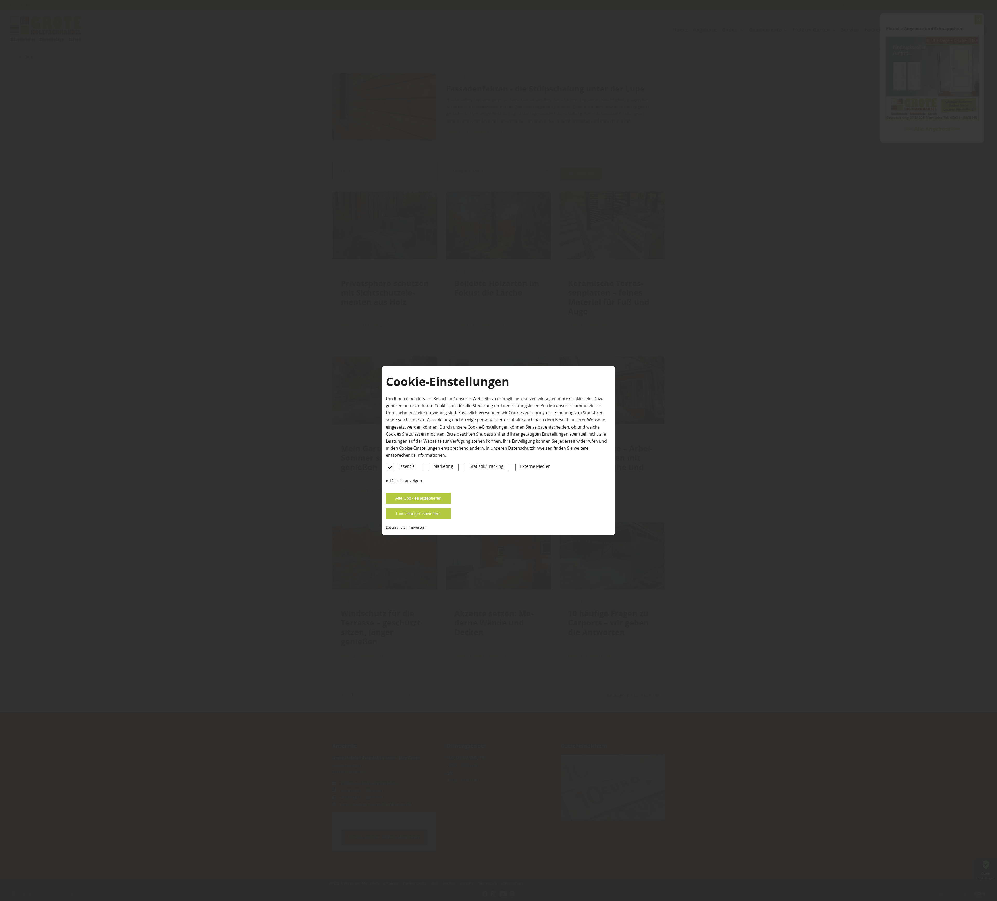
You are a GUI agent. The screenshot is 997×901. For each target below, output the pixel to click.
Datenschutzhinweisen (530, 448)
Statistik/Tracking (486, 466)
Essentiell (407, 466)
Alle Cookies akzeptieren (418, 498)
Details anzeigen (406, 481)
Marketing (443, 466)
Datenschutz (395, 527)
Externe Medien (535, 466)
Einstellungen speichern (418, 513)
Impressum (417, 527)
